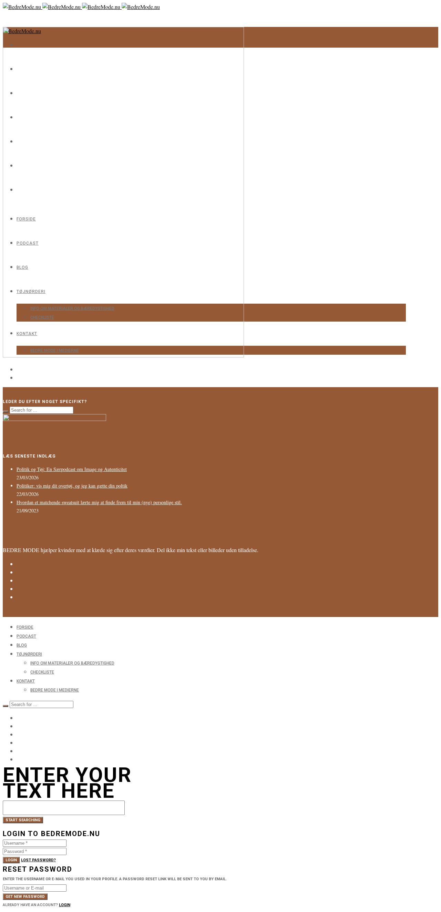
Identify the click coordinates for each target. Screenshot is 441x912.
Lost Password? (38, 860)
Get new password (25, 896)
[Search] (5, 412)
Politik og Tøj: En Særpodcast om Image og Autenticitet (72, 469)
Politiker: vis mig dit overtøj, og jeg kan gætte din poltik (72, 485)
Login (11, 860)
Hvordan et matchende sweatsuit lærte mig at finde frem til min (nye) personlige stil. (99, 502)
